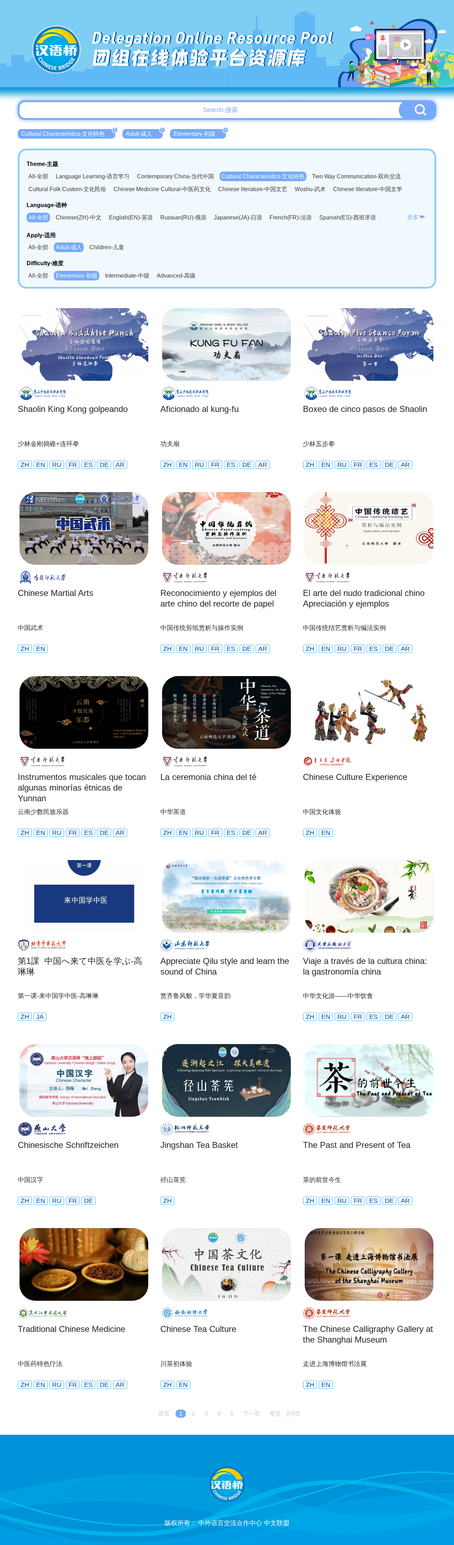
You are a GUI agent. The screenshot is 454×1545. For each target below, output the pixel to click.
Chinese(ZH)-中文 (78, 217)
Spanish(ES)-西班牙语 (347, 217)
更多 (413, 217)
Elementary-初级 (199, 133)
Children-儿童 (106, 247)
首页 (164, 1414)
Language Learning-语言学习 (92, 176)
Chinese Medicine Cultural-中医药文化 (162, 189)
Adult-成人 (144, 133)
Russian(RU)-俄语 (183, 217)
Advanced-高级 (176, 276)
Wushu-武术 (310, 189)
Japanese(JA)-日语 (238, 217)
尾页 (275, 1414)
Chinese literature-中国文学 (367, 189)
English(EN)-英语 (131, 217)
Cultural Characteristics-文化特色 (68, 133)
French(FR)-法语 (291, 217)
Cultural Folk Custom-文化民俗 (67, 189)
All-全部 (38, 176)
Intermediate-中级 (127, 276)
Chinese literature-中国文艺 (252, 189)
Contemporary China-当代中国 (175, 176)
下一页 (251, 1414)
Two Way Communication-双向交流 (356, 176)
